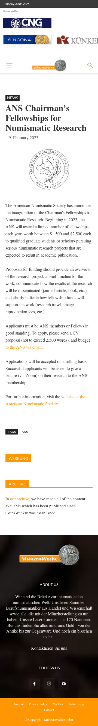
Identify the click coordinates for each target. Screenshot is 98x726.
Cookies (58, 704)
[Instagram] (49, 683)
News (12, 97)
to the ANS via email (23, 347)
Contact (49, 709)
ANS (25, 432)
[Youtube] (63, 684)
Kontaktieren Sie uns (49, 648)
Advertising (76, 704)
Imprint (19, 704)
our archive (19, 498)
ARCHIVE (17, 484)
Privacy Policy (38, 704)
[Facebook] (34, 684)
